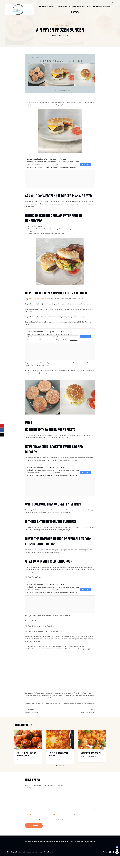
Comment (29, 787)
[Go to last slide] (18, 747)
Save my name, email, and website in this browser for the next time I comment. (49, 820)
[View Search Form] (113, 2)
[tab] (56, 765)
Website (76, 815)
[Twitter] (106, 852)
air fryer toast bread (31, 711)
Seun (55, 35)
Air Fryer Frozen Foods (101, 7)
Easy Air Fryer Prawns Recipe (91, 753)
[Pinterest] (113, 852)
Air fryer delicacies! (46, 7)
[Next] (102, 747)
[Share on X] (2, 434)
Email (52, 815)
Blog (89, 7)
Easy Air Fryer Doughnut (87, 711)
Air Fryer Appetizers (77, 7)
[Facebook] (103, 852)
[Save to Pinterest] (2, 426)
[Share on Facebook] (2, 430)
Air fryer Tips (62, 7)
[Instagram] (109, 852)
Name (28, 815)
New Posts (75, 12)
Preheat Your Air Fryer (38, 299)
